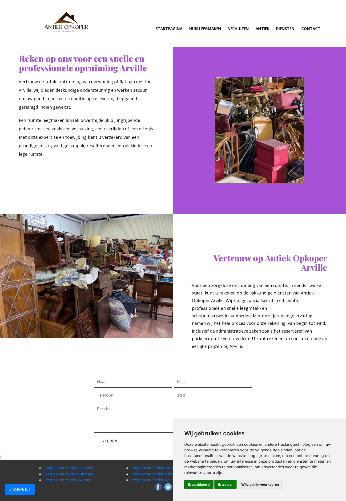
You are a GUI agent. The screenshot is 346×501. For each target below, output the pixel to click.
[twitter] (168, 487)
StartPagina (169, 28)
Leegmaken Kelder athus (153, 467)
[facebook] (158, 487)
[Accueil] (65, 22)
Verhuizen (238, 28)
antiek (262, 28)
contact (310, 28)
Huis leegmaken (205, 28)
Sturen (109, 441)
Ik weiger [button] (225, 484)
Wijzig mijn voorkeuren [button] (260, 484)
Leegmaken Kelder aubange (68, 474)
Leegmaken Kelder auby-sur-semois (162, 474)
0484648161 (20, 489)
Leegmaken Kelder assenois (68, 467)
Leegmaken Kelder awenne (67, 479)
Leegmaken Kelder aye (151, 479)
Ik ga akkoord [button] (199, 484)
